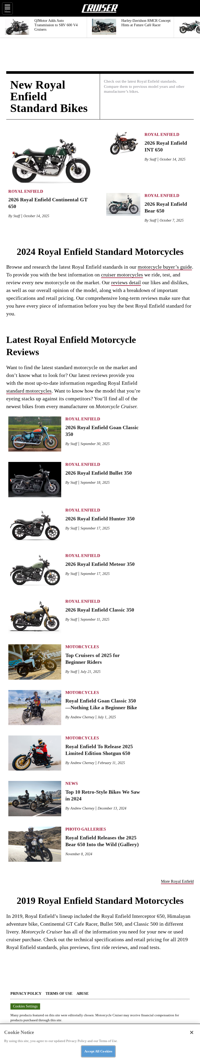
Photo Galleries (85, 829)
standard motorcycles (29, 391)
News (71, 783)
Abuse (83, 994)
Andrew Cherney (82, 717)
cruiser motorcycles (122, 274)
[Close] (191, 1032)
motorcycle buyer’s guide (165, 267)
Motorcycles (82, 647)
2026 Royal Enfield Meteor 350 (100, 564)
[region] (100, 1042)
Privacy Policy (25, 994)
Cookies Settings (25, 1006)
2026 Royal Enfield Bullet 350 (98, 473)
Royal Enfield (25, 191)
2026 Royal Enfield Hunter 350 (100, 518)
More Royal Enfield (177, 881)
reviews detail (126, 282)
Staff (16, 216)
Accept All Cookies (98, 1051)
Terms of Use (59, 994)
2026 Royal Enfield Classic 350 (99, 610)
